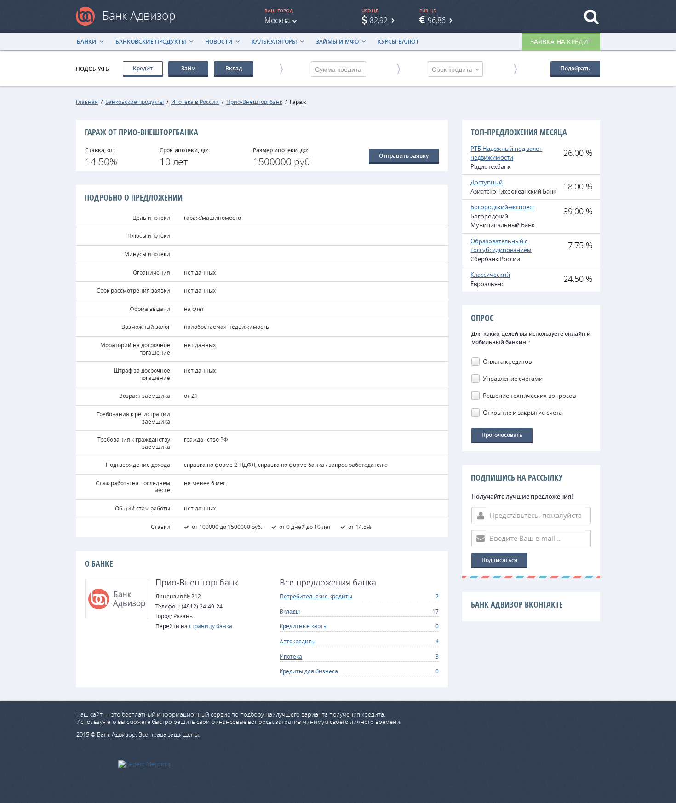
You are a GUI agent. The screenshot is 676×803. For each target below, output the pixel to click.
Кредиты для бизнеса (309, 671)
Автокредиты (297, 641)
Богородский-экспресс (502, 207)
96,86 (437, 20)
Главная (87, 101)
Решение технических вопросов (529, 395)
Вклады (290, 611)
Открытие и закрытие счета (522, 412)
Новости (219, 42)
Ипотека (291, 656)
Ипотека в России (195, 101)
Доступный (486, 182)
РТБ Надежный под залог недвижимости (506, 153)
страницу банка (210, 626)
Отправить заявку (404, 156)
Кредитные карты (303, 626)
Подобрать (575, 68)
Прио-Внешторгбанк (254, 101)
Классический (490, 274)
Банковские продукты (150, 42)
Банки (87, 42)
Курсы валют (398, 42)
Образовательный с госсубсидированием (501, 245)
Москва (277, 20)
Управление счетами (513, 378)
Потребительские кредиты (316, 596)
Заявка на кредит (561, 41)
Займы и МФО (337, 42)
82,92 (379, 20)
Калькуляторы (274, 42)
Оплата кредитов (507, 361)
